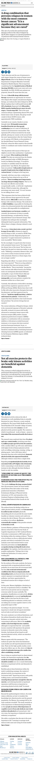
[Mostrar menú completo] (29, 3)
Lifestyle (3, 5)
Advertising (22, 759)
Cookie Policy (7, 757)
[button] (17, 736)
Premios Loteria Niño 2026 (21, 0)
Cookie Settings (15, 757)
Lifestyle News (30, 0)
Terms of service (14, 759)
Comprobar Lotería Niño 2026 (11, 0)
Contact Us (29, 759)
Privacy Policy (25, 757)
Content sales (5, 759)
